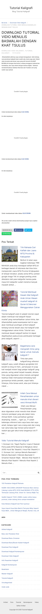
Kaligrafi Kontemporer (9, 565)
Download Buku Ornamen (10, 538)
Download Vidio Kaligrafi (18, 23)
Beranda (4, 23)
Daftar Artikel (21, 606)
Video (37, 602)
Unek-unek (5, 587)
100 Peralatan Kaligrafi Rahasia (12, 483)
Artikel (5, 602)
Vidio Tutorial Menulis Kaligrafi (15, 440)
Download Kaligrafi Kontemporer (13, 551)
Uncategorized (7, 582)
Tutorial (18, 602)
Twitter (29, 230)
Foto (11, 602)
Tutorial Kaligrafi (21, 8)
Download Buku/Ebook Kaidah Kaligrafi (15, 543)
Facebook (19, 230)
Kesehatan (5, 569)
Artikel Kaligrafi (7, 529)
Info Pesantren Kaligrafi (10, 560)
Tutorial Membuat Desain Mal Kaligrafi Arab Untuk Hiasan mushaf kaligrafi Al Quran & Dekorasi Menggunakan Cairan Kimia (21, 301)
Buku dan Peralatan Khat (10, 534)
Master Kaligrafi (7, 574)
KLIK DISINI (25, 159)
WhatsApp (7, 233)
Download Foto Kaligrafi (10, 547)
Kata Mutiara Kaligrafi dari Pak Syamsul (15, 504)
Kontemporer (27, 602)
